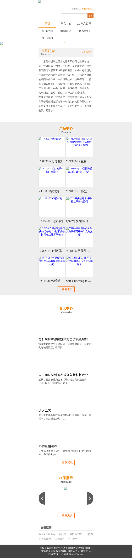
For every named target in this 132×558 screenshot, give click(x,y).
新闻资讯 (65, 30)
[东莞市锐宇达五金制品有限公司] (39, 2)
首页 (47, 23)
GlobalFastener (76, 554)
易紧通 (64, 554)
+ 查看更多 (66, 289)
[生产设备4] (66, 488)
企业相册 (47, 30)
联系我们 (84, 30)
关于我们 (47, 38)
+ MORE (86, 52)
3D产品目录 (84, 23)
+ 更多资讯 (66, 462)
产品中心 (65, 23)
